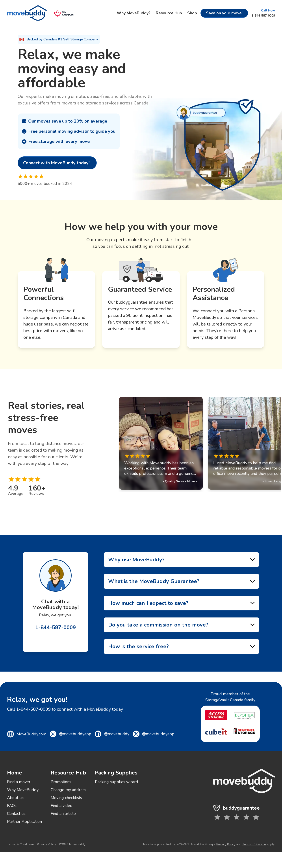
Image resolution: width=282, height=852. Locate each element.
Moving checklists (66, 797)
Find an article (63, 813)
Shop (192, 13)
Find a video (61, 805)
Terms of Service (254, 844)
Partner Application (24, 821)
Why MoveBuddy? (133, 13)
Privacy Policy (46, 844)
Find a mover (18, 781)
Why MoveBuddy (23, 789)
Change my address (68, 789)
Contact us (16, 813)
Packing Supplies (116, 772)
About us (15, 797)
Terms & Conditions (20, 844)
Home (14, 772)
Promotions (61, 781)
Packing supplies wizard (116, 781)
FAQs (12, 805)
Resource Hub (169, 13)
